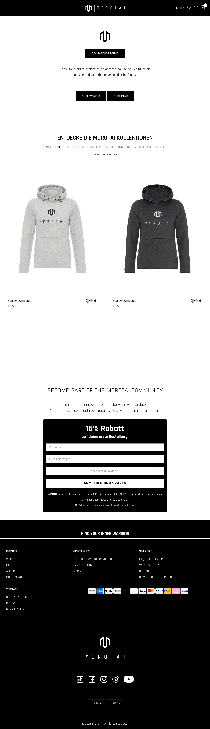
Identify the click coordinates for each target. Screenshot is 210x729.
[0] (202, 8)
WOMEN (10, 559)
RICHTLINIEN (81, 551)
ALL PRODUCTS (15, 571)
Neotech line (58, 147)
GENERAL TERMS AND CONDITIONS (93, 559)
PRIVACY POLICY (82, 565)
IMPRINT (77, 571)
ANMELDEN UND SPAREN (105, 483)
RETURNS (11, 603)
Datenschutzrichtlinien (121, 505)
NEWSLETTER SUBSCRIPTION (156, 577)
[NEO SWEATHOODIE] (52, 229)
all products (151, 147)
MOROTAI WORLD (16, 577)
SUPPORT (145, 551)
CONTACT (144, 571)
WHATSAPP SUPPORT (152, 565)
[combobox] (103, 471)
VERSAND (12, 589)
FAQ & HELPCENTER (151, 559)
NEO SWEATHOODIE (19, 301)
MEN (8, 565)
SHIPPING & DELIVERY (19, 597)
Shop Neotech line (105, 155)
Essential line (89, 147)
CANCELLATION (15, 609)
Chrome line (121, 147)
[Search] (189, 8)
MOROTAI (12, 551)
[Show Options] (160, 471)
